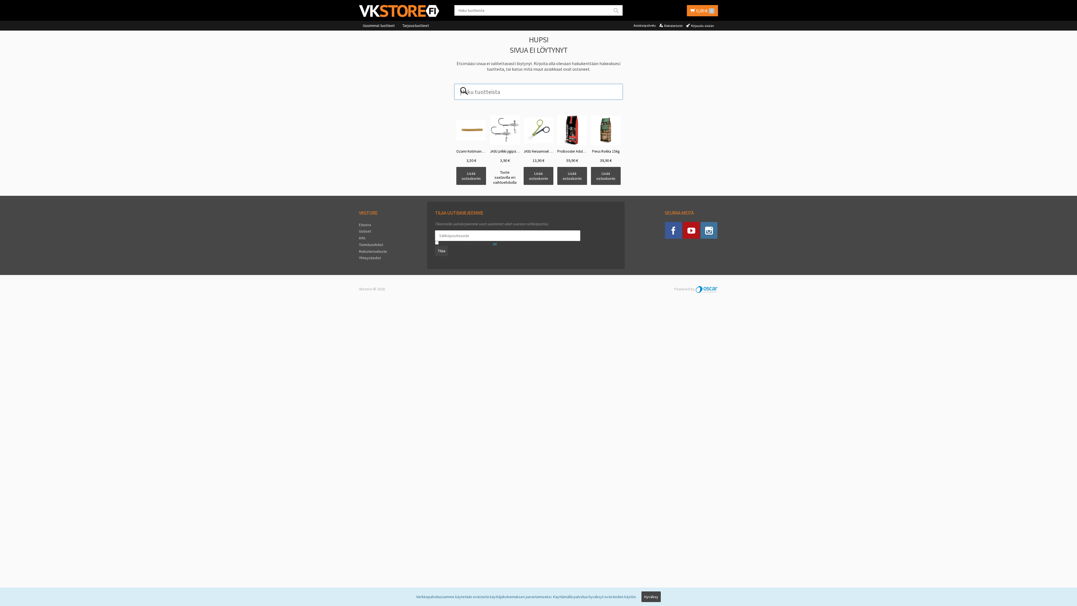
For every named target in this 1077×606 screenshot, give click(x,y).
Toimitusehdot (371, 244)
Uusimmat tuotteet (379, 25)
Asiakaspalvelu (645, 25)
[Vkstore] (401, 11)
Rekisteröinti (673, 26)
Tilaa (441, 250)
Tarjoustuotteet (415, 25)
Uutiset (365, 231)
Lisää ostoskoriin (471, 176)
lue (495, 243)
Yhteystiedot (370, 257)
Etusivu (365, 224)
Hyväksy (651, 596)
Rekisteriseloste (373, 251)
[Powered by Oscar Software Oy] (707, 288)
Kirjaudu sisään (702, 26)
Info (362, 237)
